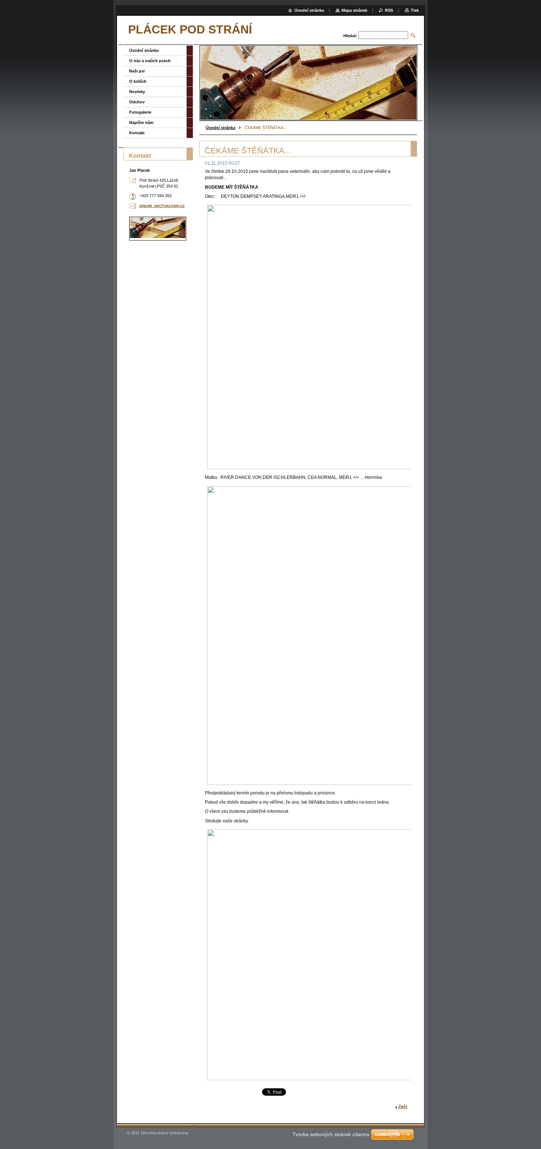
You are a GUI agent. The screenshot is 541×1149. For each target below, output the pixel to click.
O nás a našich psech (150, 60)
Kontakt (137, 133)
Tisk (415, 10)
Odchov (137, 102)
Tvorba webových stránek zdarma (331, 1134)
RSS (389, 10)
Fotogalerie (140, 112)
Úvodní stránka (220, 127)
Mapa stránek (354, 10)
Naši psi (137, 71)
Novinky (137, 91)
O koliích (137, 81)
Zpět (402, 1106)
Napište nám (141, 122)
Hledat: (350, 35)
